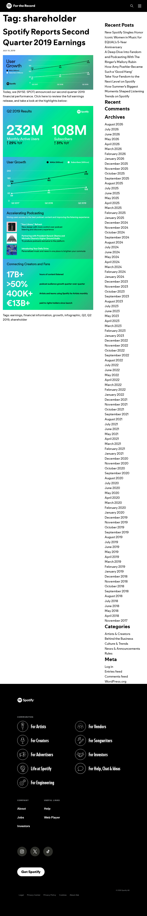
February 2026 (115, 154)
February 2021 (115, 449)
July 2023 (111, 306)
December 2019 (116, 517)
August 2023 (114, 301)
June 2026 (112, 134)
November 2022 (116, 345)
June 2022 (112, 370)
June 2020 (112, 488)
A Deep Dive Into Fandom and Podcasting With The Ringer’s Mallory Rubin (123, 57)
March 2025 (113, 208)
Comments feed (116, 676)
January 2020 (114, 512)
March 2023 (113, 326)
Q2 (84, 315)
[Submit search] (142, 14)
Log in (109, 666)
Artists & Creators (117, 634)
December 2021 (116, 399)
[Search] (131, 6)
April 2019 (112, 557)
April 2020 (112, 498)
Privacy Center (33, 895)
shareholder (19, 320)
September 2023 (117, 296)
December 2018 (116, 576)
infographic (72, 315)
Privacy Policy (49, 895)
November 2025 (116, 168)
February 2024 (115, 272)
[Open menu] (139, 6)
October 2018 (114, 586)
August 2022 (114, 360)
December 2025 (116, 163)
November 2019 (116, 522)
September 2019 (117, 532)
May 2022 (112, 375)
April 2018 (112, 616)
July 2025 (112, 188)
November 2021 (116, 404)
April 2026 (112, 144)
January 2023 (114, 335)
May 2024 (112, 257)
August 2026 (114, 124)
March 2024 (113, 267)
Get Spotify (33, 871)
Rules (109, 653)
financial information (38, 315)
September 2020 (117, 473)
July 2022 (111, 365)
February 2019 (115, 566)
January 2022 (114, 394)
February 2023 (115, 331)
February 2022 (115, 389)
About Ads (74, 895)
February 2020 (115, 508)
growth (58, 315)
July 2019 (111, 542)
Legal (21, 895)
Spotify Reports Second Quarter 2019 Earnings (46, 37)
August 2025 (114, 183)
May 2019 (111, 552)
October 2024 (115, 232)
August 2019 (113, 537)
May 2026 (112, 139)
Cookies (63, 895)
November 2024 (116, 227)
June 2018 (112, 606)
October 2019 (114, 527)
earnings (16, 315)
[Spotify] (21, 6)
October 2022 (115, 350)
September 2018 (117, 591)
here (45, 96)
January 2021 (114, 453)
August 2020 (114, 478)
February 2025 (115, 213)
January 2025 (114, 218)
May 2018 (111, 611)
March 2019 (113, 561)
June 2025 (112, 193)
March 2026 (113, 149)
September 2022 (117, 355)
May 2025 (112, 198)
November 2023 (116, 286)
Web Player (52, 817)
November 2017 (116, 620)
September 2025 (117, 178)
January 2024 (114, 277)
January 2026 (114, 158)
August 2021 (113, 419)
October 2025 (115, 173)
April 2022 (112, 380)
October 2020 (115, 468)
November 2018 (116, 581)
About (21, 809)
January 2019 (114, 571)
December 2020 (116, 458)
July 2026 (112, 129)
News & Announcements (122, 648)
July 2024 (112, 247)
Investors (23, 826)
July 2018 (111, 601)
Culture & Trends (116, 643)
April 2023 (112, 321)
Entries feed (113, 671)
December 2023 (116, 281)
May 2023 (112, 316)
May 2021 (111, 434)
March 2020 (113, 503)
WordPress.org (115, 681)
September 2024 (117, 237)
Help (47, 809)
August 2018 (113, 596)
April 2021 (112, 439)
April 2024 (112, 262)
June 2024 (112, 252)
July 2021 (111, 424)
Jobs (20, 817)
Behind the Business (119, 638)
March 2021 (113, 444)
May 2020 (112, 493)
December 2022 (116, 340)
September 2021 (116, 414)
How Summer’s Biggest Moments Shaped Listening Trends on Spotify (124, 91)
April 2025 (112, 203)
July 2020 (112, 483)
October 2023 (115, 291)
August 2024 (114, 242)
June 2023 (112, 311)
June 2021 (112, 429)
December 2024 (116, 222)
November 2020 (116, 463)
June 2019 (112, 547)
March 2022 (113, 385)
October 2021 (114, 409)
